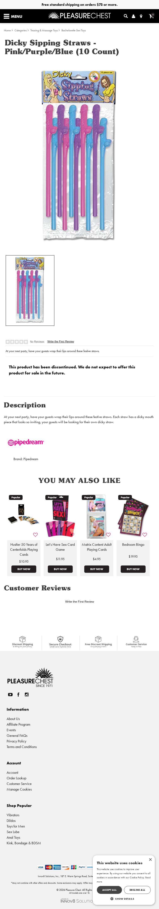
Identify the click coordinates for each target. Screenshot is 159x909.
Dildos (11, 820)
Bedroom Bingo (133, 544)
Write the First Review (60, 341)
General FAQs (17, 735)
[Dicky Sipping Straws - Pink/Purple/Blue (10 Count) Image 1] (79, 155)
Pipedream (30, 459)
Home (7, 30)
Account (12, 772)
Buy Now (23, 569)
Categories (20, 30)
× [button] (150, 859)
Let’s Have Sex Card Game (60, 547)
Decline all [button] (137, 889)
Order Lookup (16, 778)
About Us (13, 718)
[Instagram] (26, 694)
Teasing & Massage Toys (44, 30)
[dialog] (124, 880)
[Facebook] (18, 694)
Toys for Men (16, 826)
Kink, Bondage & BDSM (24, 843)
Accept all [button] (109, 889)
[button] (124, 899)
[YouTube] (10, 694)
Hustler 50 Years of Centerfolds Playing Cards (24, 549)
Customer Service (19, 783)
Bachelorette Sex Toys (73, 30)
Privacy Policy (16, 741)
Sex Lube (13, 832)
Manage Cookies (19, 789)
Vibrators (13, 815)
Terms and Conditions (22, 747)
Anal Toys (13, 837)
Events (11, 730)
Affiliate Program (18, 724)
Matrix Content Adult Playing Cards (97, 547)
